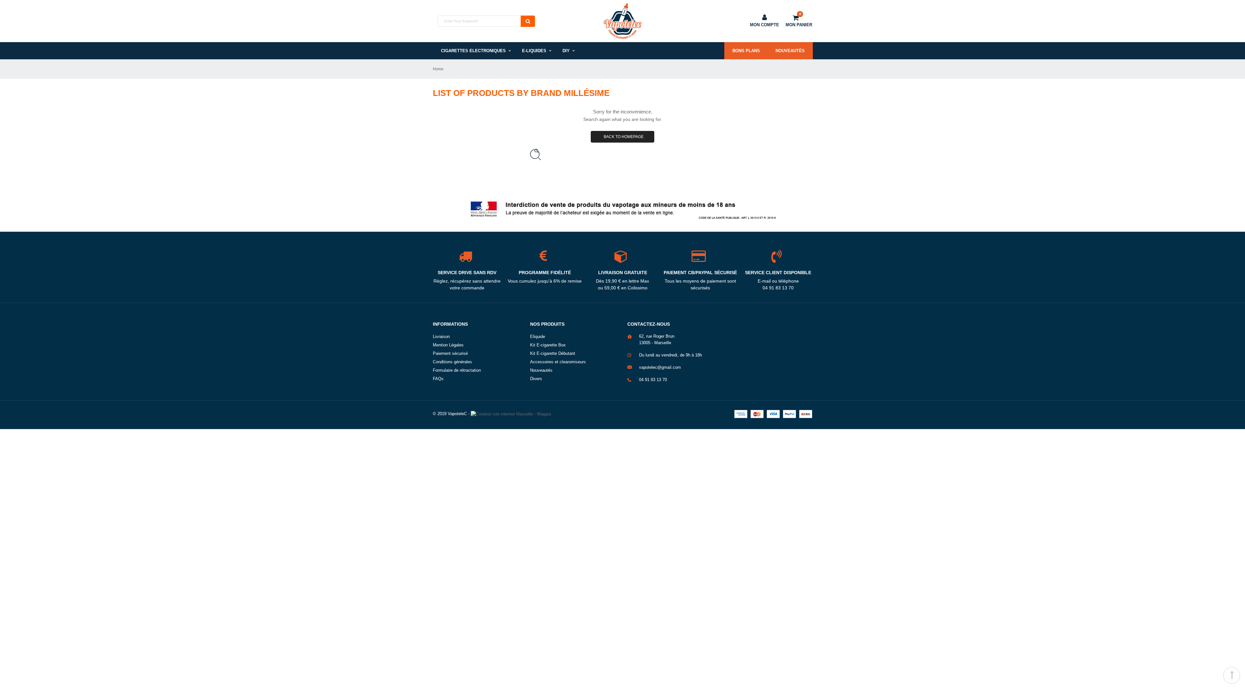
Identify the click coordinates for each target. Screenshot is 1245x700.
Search (528, 21)
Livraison (441, 336)
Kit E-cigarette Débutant (552, 353)
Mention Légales (448, 345)
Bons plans (746, 50)
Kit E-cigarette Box (548, 345)
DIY (566, 50)
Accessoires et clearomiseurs (558, 361)
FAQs (438, 378)
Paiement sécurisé (450, 353)
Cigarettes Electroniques (473, 50)
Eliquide (537, 336)
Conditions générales (452, 361)
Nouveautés (790, 50)
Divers (536, 378)
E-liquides (534, 50)
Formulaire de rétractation (457, 370)
